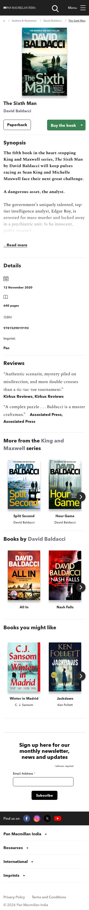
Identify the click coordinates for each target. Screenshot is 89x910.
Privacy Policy (14, 897)
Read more (17, 245)
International (15, 861)
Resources (13, 847)
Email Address (24, 773)
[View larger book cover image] (44, 62)
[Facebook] (26, 818)
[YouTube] (57, 818)
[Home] (19, 7)
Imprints (11, 875)
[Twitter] (47, 818)
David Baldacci (52, 20)
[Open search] (55, 8)
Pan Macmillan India (22, 833)
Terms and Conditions (49, 897)
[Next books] (81, 496)
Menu (72, 8)
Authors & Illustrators (24, 20)
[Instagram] (36, 818)
